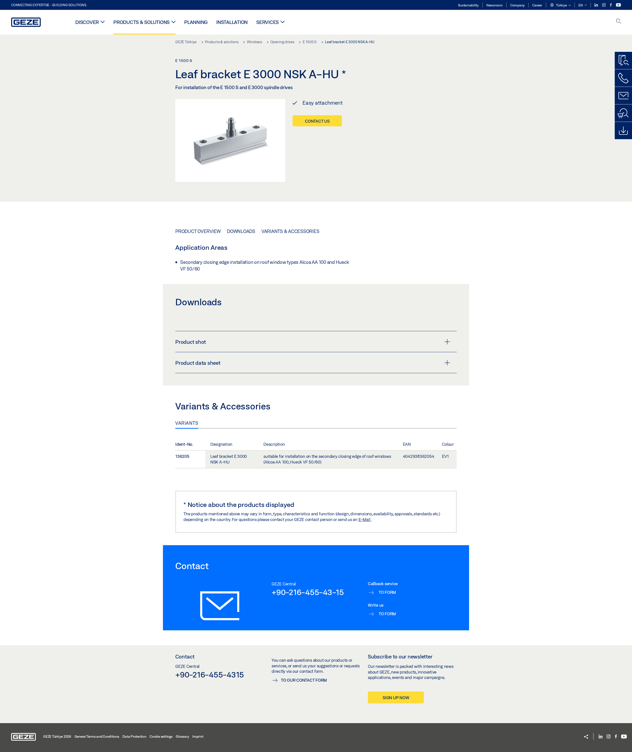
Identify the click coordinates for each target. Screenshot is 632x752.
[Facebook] (611, 5)
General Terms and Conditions (97, 736)
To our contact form (304, 680)
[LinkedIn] (596, 5)
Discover (87, 22)
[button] (560, 5)
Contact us (317, 121)
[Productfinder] (623, 60)
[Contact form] (623, 95)
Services (267, 22)
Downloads (241, 231)
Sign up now (396, 697)
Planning (196, 22)
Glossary (182, 736)
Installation (232, 22)
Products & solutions (141, 22)
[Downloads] (623, 130)
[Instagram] (604, 5)
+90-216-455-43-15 (308, 592)
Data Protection (134, 736)
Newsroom (494, 5)
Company (517, 5)
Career (537, 5)
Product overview (198, 231)
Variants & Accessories (290, 231)
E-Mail (364, 519)
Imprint (197, 736)
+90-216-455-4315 (209, 674)
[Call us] (623, 78)
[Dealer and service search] (623, 113)
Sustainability (468, 5)
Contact (185, 656)
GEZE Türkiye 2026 (57, 736)
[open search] (618, 21)
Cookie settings (161, 736)
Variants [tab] (186, 423)
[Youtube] (618, 5)
